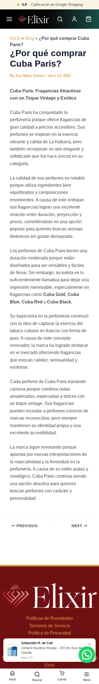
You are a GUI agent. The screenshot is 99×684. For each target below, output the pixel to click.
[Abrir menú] (9, 19)
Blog (29, 38)
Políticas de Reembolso (49, 618)
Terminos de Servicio (49, 625)
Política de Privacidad (49, 633)
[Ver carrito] (88, 19)
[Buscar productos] (60, 19)
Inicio (15, 38)
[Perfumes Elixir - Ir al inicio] (33, 19)
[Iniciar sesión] (74, 19)
